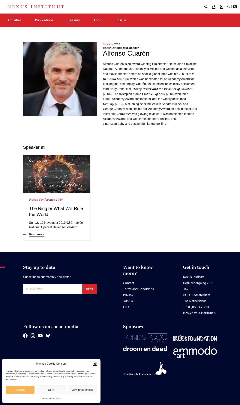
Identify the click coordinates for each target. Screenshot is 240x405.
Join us (121, 20)
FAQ (126, 307)
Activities (15, 20)
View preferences (82, 389)
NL (228, 6)
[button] (95, 364)
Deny (51, 389)
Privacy (128, 295)
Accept (20, 389)
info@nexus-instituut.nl (199, 313)
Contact (128, 283)
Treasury (73, 20)
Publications (44, 20)
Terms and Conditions (51, 398)
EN (235, 6)
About (98, 20)
